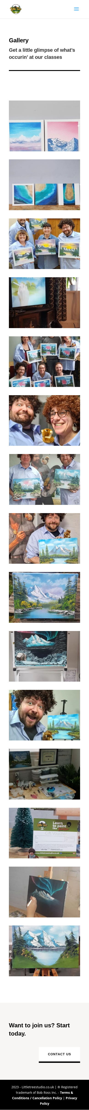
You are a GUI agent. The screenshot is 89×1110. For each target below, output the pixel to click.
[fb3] (44, 680)
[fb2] (44, 503)
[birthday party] (44, 386)
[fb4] (44, 916)
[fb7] (44, 444)
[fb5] (44, 798)
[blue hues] (44, 209)
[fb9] (44, 621)
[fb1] (44, 975)
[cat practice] (44, 327)
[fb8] (44, 739)
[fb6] (44, 857)
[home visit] (44, 268)
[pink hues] (44, 150)
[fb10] (44, 562)
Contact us (59, 1054)
